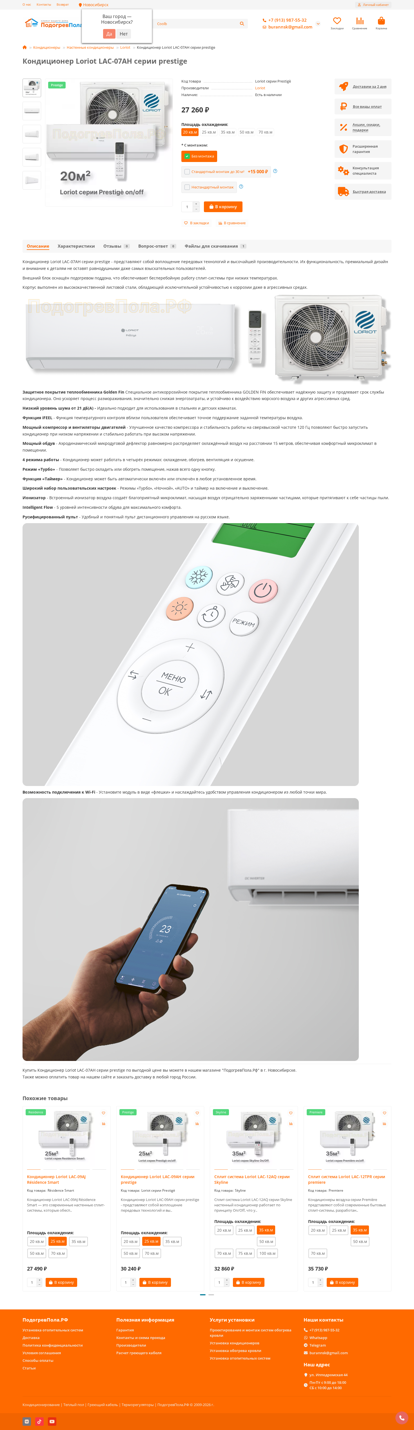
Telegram (318, 1345)
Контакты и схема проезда (140, 1337)
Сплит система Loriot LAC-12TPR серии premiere (346, 1179)
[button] (32, 79)
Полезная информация (145, 1319)
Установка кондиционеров (234, 1342)
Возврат (63, 4)
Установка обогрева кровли (235, 1350)
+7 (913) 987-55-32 (287, 20)
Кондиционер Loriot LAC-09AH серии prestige (157, 1179)
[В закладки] (104, 1113)
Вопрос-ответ (156, 246)
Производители (131, 1345)
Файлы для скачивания (214, 246)
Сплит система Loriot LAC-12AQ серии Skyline (252, 1179)
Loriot (125, 47)
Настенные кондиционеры (90, 47)
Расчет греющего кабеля (138, 1352)
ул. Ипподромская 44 (329, 1374)
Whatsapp (318, 1337)
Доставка (31, 1337)
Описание (38, 246)
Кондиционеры (46, 47)
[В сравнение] (104, 1124)
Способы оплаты (38, 1360)
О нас (27, 4)
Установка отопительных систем (53, 1330)
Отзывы (115, 246)
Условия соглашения (42, 1352)
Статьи (29, 1368)
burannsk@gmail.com (290, 27)
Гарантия (125, 1330)
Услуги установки (232, 1319)
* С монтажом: (194, 145)
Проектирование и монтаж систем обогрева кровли (250, 1332)
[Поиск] (242, 23)
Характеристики (76, 246)
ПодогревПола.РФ (45, 1319)
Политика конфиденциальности (53, 1345)
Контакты (44, 4)
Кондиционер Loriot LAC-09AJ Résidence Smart (56, 1179)
